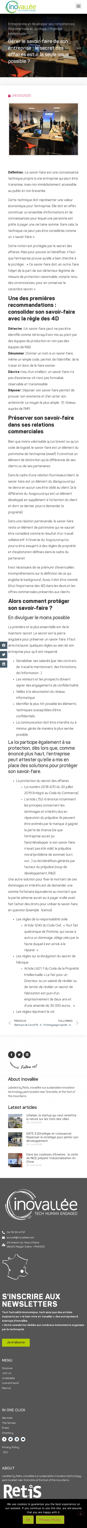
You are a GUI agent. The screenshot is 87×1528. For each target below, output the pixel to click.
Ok (28, 1520)
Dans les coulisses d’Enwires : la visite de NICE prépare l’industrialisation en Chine (52, 1158)
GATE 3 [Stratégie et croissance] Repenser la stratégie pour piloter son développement (52, 1137)
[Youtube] (23, 1439)
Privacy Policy (50, 1520)
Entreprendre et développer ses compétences (41, 24)
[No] (80, 1513)
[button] (78, 6)
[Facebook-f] (4, 1439)
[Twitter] (10, 1439)
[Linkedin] (17, 1439)
